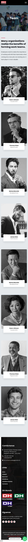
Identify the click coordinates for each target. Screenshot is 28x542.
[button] (24, 538)
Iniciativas (5, 479)
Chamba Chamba (7, 481)
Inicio (3, 472)
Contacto (5, 484)
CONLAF (4, 474)
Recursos (5, 476)
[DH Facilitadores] (3, 2)
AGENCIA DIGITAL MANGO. (14, 536)
